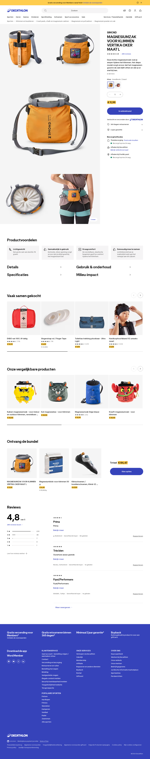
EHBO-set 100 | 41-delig (17, 338)
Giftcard (138, 17)
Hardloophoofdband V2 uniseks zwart (123, 339)
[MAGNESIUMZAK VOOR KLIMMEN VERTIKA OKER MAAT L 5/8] (75, 199)
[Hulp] (129, 10)
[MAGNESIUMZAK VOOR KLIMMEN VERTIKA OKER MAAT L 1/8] (75, 49)
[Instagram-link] (18, 661)
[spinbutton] (115, 94)
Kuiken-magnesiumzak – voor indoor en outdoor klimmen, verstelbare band (23, 413)
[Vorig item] (133, 295)
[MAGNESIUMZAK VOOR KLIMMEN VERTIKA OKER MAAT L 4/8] (25, 199)
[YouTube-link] (13, 661)
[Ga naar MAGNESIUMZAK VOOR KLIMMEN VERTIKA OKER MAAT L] (22, 463)
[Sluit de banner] (141, 2)
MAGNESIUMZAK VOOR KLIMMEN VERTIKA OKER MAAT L (21, 482)
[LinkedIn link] (23, 661)
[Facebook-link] (9, 661)
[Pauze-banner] (137, 2)
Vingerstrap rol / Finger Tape (53, 338)
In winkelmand (125, 111)
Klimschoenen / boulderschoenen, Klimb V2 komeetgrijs (84, 483)
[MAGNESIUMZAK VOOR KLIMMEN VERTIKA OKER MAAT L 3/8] (50, 124)
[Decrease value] (109, 94)
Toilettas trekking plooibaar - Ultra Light (90, 339)
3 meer (93, 219)
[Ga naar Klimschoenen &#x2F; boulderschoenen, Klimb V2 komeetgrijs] (86, 463)
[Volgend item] (140, 295)
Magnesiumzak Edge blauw (87, 412)
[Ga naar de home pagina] (17, 10)
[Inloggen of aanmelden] (135, 10)
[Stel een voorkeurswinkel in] (124, 10)
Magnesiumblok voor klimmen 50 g (54, 482)
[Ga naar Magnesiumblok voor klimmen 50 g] (54, 463)
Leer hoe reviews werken (16, 553)
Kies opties (127, 471)
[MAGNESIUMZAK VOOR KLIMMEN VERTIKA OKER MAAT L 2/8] (25, 49)
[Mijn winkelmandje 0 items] (140, 10)
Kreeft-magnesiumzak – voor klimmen (122, 413)
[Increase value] (120, 94)
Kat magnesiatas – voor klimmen (55, 412)
